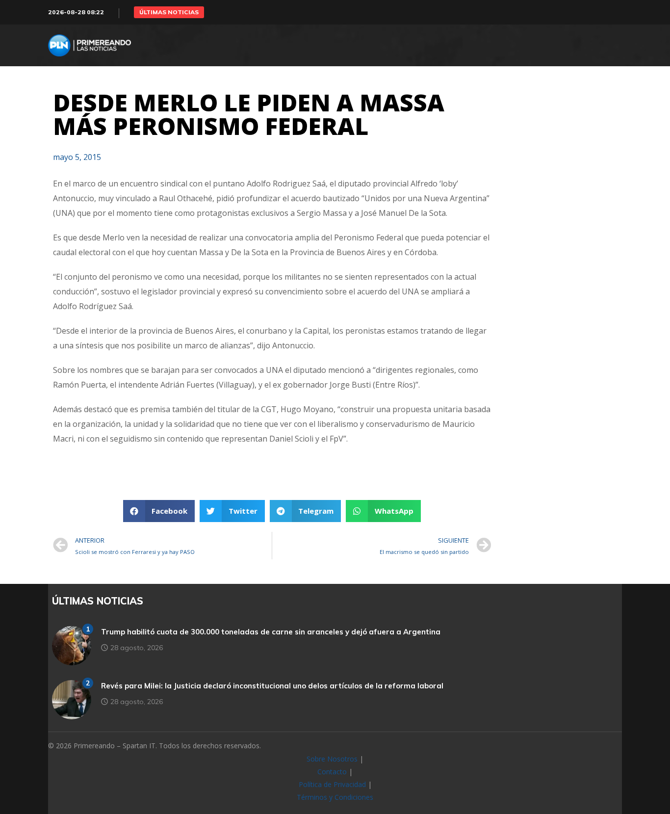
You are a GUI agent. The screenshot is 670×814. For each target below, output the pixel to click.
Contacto (332, 771)
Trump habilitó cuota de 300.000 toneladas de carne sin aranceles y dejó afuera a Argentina (270, 631)
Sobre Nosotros (332, 758)
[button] (169, 12)
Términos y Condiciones (335, 797)
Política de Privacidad (332, 784)
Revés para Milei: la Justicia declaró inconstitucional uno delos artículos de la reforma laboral (272, 685)
